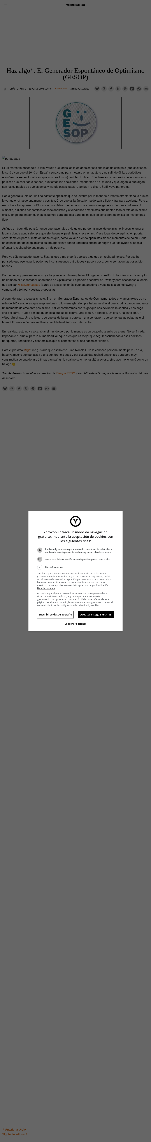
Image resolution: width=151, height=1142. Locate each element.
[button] (75, 567)
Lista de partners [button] (46, 588)
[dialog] (75, 571)
